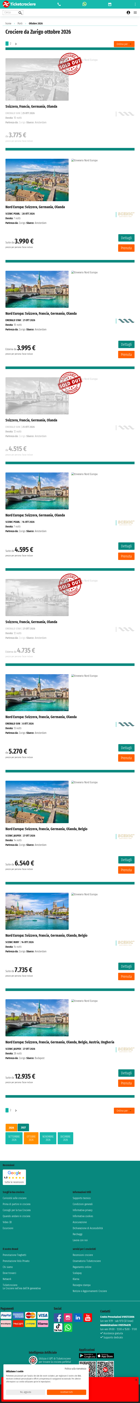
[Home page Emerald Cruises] (126, 320)
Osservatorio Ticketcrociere (87, 1261)
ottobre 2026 (31, 1138)
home (8, 23)
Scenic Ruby (12, 942)
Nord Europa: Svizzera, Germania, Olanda (35, 207)
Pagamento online (82, 1267)
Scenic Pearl (12, 213)
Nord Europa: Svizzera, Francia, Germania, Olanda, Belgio (46, 829)
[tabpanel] (70, 1139)
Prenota (126, 248)
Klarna (76, 1279)
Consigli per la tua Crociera (17, 1210)
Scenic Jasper (13, 835)
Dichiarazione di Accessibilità (88, 1228)
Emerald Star (13, 320)
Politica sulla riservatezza (75, 1368)
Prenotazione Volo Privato (16, 1261)
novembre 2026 (48, 1138)
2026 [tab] (11, 1127)
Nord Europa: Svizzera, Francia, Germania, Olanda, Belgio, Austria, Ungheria (59, 1042)
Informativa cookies (83, 1216)
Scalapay (77, 1273)
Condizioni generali (83, 1204)
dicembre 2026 (65, 1138)
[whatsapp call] (84, 4)
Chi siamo (8, 1267)
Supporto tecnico (82, 1198)
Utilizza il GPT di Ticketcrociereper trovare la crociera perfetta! (55, 1360)
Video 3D (7, 1222)
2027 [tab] (23, 1127)
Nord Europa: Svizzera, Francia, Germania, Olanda (41, 313)
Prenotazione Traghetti (14, 1255)
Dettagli (126, 238)
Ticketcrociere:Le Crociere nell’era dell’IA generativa (22, 1286)
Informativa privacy (82, 1210)
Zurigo (22, 223)
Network (7, 1279)
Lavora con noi (80, 1240)
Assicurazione (80, 1222)
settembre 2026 (14, 1138)
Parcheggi (77, 1234)
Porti (20, 23)
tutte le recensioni (14, 1182)
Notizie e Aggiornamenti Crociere (90, 1291)
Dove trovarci (9, 1273)
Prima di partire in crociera (16, 1204)
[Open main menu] (135, 12)
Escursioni (8, 1228)
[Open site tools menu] (135, 4)
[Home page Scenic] (126, 213)
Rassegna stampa (81, 1285)
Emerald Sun (12, 723)
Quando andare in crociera (16, 1216)
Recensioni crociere (83, 1255)
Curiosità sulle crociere (14, 1198)
